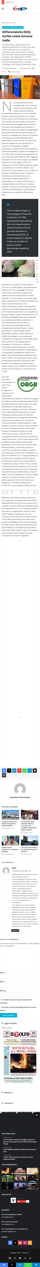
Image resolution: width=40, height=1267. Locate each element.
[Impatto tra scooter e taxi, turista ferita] (32, 1186)
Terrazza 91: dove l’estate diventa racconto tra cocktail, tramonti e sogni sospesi (29, 826)
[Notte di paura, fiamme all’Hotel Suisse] (7, 1171)
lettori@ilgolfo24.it (8, 1217)
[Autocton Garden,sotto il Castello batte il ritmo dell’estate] (7, 1186)
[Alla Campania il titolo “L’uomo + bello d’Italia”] (20, 1171)
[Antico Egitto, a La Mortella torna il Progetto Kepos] (7, 1178)
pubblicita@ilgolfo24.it (9, 1231)
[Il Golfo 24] (20, 8)
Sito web (3, 991)
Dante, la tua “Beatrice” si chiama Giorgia (10, 849)
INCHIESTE (12, 23)
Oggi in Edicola (7, 1028)
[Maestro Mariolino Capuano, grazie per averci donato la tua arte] (20, 1178)
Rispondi (15, 930)
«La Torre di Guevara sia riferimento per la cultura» (29, 849)
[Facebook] (4, 770)
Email (2, 982)
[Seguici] (37, 1115)
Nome (2, 972)
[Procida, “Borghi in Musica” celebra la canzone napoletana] (32, 1171)
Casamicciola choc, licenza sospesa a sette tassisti (9, 824)
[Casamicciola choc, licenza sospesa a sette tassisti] (10, 815)
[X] (9, 770)
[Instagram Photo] (8, 1120)
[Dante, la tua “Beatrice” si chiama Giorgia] (10, 840)
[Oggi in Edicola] (20, 1084)
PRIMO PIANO (17, 27)
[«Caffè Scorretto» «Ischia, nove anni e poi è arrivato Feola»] (32, 1178)
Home (6, 23)
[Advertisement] (20, 628)
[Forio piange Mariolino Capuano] (20, 1186)
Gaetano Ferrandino (11, 68)
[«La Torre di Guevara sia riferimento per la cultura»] (29, 840)
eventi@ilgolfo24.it (8, 1224)
